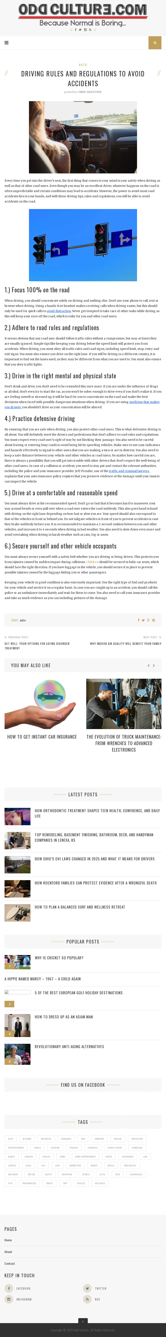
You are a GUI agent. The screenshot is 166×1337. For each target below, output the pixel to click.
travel (49, 1183)
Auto (83, 64)
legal (29, 1165)
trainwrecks (29, 1183)
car (83, 1138)
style (102, 1174)
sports (86, 1174)
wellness (100, 1183)
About (8, 1251)
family (37, 1147)
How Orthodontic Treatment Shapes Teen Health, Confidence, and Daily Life (97, 813)
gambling (137, 1147)
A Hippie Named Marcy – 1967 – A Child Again (43, 978)
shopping (67, 1174)
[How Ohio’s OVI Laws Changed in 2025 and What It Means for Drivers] (17, 858)
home (62, 1156)
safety (48, 1174)
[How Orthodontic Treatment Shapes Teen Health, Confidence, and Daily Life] (17, 810)
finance (73, 1147)
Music (111, 1165)
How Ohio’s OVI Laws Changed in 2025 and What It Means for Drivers (95, 858)
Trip (65, 1183)
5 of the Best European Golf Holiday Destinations (79, 992)
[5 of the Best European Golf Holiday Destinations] (17, 992)
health (46, 1156)
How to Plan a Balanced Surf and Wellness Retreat (80, 907)
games (11, 1156)
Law (145, 1156)
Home (8, 1240)
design (118, 1138)
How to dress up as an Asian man (64, 1016)
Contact (10, 1263)
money (94, 1165)
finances (93, 1147)
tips (10, 1183)
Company (99, 1138)
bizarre (27, 1138)
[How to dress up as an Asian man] (17, 1016)
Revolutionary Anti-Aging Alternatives (69, 1046)
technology (136, 1174)
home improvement (85, 1156)
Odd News (13, 1174)
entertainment (16, 1147)
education (137, 1138)
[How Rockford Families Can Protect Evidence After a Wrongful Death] (17, 882)
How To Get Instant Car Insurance (42, 736)
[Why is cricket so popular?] (17, 957)
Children (92, 562)
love (57, 1165)
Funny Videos (114, 1147)
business (46, 1138)
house (108, 1156)
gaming (29, 1156)
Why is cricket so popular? (59, 957)
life (43, 1165)
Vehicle (81, 1183)
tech (117, 1174)
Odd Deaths (130, 1165)
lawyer (12, 1165)
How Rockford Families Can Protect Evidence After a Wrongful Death (96, 883)
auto (23, 620)
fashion (55, 1147)
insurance (128, 1156)
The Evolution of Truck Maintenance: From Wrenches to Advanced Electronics (123, 743)
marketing (75, 1165)
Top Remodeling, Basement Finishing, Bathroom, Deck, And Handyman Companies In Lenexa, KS (94, 837)
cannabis (66, 1138)
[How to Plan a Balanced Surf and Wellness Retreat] (17, 906)
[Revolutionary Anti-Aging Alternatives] (17, 1046)
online (31, 1174)
